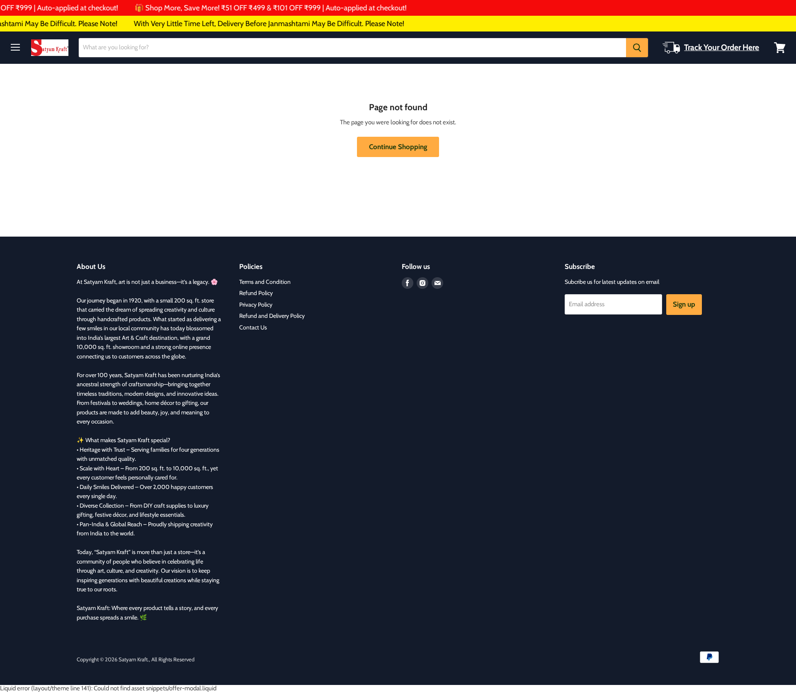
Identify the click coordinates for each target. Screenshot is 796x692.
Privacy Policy (255, 304)
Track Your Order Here (721, 47)
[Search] (637, 47)
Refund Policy (256, 293)
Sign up (684, 304)
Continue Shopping (398, 147)
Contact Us (253, 327)
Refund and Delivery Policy (272, 315)
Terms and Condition (265, 282)
